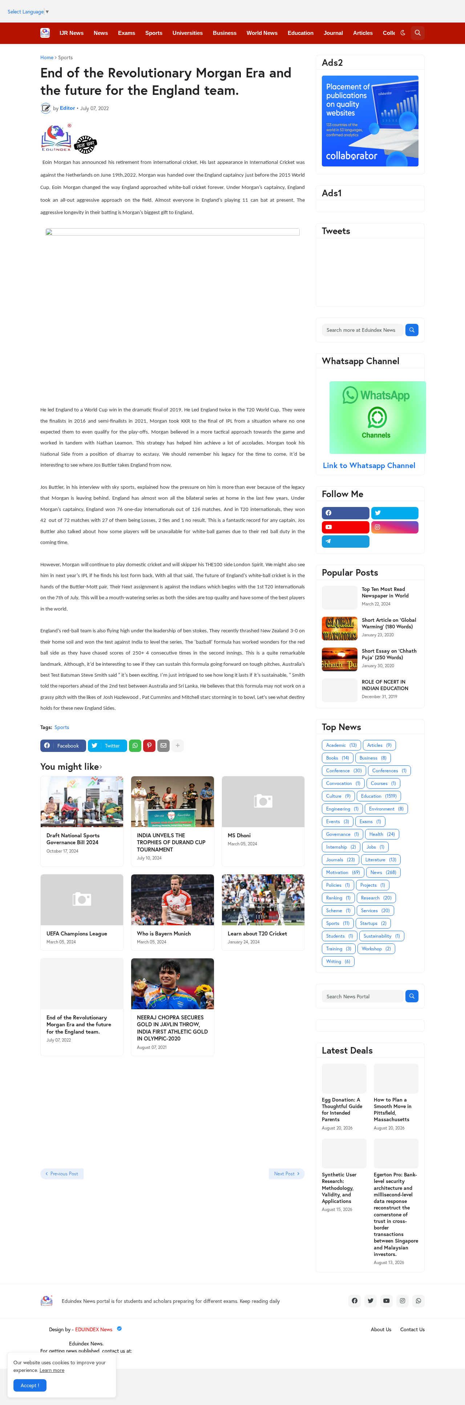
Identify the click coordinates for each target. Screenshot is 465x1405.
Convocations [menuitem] (119, 54)
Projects (372, 885)
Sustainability (382, 936)
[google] (395, 541)
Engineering (342, 809)
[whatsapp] (418, 1301)
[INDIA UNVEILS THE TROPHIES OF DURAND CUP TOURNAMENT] (172, 801)
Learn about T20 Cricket (257, 933)
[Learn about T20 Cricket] (263, 899)
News (383, 872)
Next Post (284, 1174)
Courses (383, 783)
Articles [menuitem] (363, 33)
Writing (338, 961)
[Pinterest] (149, 746)
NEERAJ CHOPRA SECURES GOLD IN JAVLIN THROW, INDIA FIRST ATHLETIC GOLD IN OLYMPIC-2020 (172, 1028)
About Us (381, 1329)
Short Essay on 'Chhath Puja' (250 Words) (389, 654)
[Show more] (177, 746)
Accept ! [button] (30, 1385)
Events (337, 821)
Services (375, 910)
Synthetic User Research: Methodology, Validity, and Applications (339, 1187)
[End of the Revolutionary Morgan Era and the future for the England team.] (82, 983)
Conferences (389, 771)
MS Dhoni (239, 835)
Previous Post (64, 1174)
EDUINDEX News (94, 1329)
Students (339, 936)
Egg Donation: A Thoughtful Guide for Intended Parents (342, 1109)
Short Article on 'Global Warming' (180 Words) (389, 623)
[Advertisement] (85, 1112)
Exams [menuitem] (126, 33)
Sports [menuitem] (153, 33)
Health (382, 834)
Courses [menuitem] (158, 54)
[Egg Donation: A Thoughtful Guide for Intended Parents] (344, 1079)
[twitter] (395, 513)
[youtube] (345, 527)
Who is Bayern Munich (164, 933)
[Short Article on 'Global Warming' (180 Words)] (339, 628)
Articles (379, 745)
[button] (403, 33)
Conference (344, 771)
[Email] (163, 746)
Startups (373, 923)
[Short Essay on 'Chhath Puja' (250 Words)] (339, 659)
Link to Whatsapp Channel (370, 465)
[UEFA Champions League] (82, 899)
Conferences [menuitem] (76, 54)
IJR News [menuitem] (72, 33)
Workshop (376, 949)
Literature (380, 860)
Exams (370, 821)
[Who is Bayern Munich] (172, 899)
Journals (340, 860)
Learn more (52, 1369)
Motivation (343, 872)
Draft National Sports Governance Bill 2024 (73, 839)
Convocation (343, 783)
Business (373, 758)
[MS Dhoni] (263, 801)
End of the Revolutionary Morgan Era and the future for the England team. (78, 1024)
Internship (341, 847)
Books (337, 758)
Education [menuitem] (301, 33)
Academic (341, 745)
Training (338, 949)
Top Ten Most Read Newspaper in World (385, 592)
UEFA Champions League (76, 933)
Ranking (338, 898)
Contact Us (412, 1329)
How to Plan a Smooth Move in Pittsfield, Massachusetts (393, 1109)
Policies (338, 885)
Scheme (338, 910)
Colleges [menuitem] (394, 33)
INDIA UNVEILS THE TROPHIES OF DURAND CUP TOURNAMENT (171, 842)
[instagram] (395, 527)
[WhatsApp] (135, 746)
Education (379, 796)
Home (46, 57)
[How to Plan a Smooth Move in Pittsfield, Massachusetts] (396, 1079)
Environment (386, 809)
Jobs (375, 847)
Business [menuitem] (224, 33)
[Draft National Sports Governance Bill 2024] (82, 801)
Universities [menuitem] (188, 33)
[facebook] (345, 513)
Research (376, 898)
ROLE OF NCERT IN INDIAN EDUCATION (385, 685)
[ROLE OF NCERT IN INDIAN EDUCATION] (339, 690)
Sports (61, 727)
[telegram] (345, 541)
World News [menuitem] (262, 33)
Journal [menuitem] (333, 33)
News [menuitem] (101, 33)
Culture (338, 796)
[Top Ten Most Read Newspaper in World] (339, 597)
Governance (342, 834)
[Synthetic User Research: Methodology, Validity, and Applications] (344, 1153)
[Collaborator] (370, 164)
